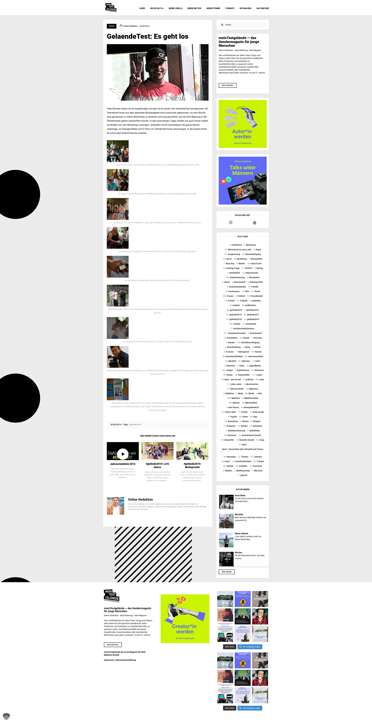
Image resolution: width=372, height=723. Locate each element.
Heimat (256, 352)
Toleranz (256, 457)
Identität (230, 361)
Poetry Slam (229, 412)
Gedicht (234, 305)
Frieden (230, 301)
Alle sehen (227, 572)
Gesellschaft (255, 333)
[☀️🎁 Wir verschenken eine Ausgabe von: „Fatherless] (225, 599)
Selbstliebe (253, 430)
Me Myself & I (156, 8)
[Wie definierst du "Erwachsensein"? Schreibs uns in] (260, 599)
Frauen (228, 296)
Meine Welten (194, 8)
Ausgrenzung (232, 254)
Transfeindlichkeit (241, 461)
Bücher (240, 263)
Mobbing (228, 393)
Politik (242, 412)
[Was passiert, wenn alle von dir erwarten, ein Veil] (243, 634)
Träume (259, 461)
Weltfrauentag (242, 471)
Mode (239, 393)
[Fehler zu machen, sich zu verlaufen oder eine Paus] (225, 616)
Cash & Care (254, 263)
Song (260, 440)
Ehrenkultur (253, 277)
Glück (246, 347)
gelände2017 (251, 314)
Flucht (255, 291)
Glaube (230, 342)
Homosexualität (254, 356)
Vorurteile (256, 466)
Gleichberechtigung (248, 342)
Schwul (242, 426)
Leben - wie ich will (231, 379)
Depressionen (250, 273)
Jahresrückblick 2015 (122, 463)
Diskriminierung (235, 277)
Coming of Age (231, 268)
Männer (234, 403)
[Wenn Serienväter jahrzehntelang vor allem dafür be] (225, 634)
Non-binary (233, 407)
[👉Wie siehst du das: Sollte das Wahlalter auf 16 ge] (243, 616)
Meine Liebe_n (175, 8)
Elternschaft (238, 282)
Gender (234, 324)
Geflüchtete (249, 305)
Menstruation (251, 384)
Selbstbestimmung (235, 430)
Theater (243, 457)
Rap (253, 417)
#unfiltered (235, 245)
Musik (249, 393)
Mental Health (235, 389)
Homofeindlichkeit (232, 356)
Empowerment (255, 282)
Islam (240, 366)
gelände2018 (234, 319)
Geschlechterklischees (242, 328)
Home (142, 8)
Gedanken (255, 301)
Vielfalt (228, 466)
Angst (257, 249)
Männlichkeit (249, 403)
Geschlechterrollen (235, 333)
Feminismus (232, 291)
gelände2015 (251, 310)
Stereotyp (229, 457)
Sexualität (227, 440)
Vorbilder (241, 466)
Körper (228, 375)
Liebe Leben (234, 384)
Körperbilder (242, 375)
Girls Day (257, 338)
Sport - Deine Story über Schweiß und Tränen (242, 450)
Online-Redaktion (140, 499)
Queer (243, 417)
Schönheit (256, 426)
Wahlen (227, 471)
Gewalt (244, 338)
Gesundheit (230, 338)
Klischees (258, 370)
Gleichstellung (233, 347)
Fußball (242, 301)
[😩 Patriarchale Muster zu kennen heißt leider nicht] (243, 599)
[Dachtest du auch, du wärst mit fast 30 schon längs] (260, 616)
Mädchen (233, 398)
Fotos (112, 26)
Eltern (226, 282)
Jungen (227, 370)
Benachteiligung (251, 254)
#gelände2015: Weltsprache (192, 465)
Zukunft (242, 475)
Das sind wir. (227, 85)
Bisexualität (255, 259)
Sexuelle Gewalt (245, 440)
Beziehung (240, 259)
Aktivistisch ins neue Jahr (238, 249)
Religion (256, 421)
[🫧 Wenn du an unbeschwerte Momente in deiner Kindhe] (260, 634)
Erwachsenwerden (236, 287)
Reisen (244, 421)
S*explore (229, 426)
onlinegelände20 (250, 407)
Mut (259, 393)
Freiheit (240, 296)
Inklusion (244, 361)
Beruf (227, 259)
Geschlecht (249, 324)
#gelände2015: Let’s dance (157, 465)
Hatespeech (242, 352)
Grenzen (229, 352)
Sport (243, 444)
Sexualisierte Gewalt (250, 435)
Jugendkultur (254, 366)
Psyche (232, 417)
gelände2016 (234, 314)
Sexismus (230, 435)
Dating (259, 268)
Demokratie (233, 273)
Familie (253, 287)
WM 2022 (257, 471)
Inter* (256, 361)
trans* (225, 461)
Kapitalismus (242, 370)
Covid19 (247, 268)
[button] (6, 716)
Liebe (260, 379)
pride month (257, 412)
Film (245, 291)
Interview (230, 366)
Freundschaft (255, 296)
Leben (257, 375)
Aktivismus (250, 245)
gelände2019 (251, 319)
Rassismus (231, 421)
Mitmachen (245, 8)
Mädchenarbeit (250, 398)
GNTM (256, 347)
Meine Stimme (213, 8)
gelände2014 (234, 310)
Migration (252, 389)
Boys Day (229, 263)
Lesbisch (248, 379)
